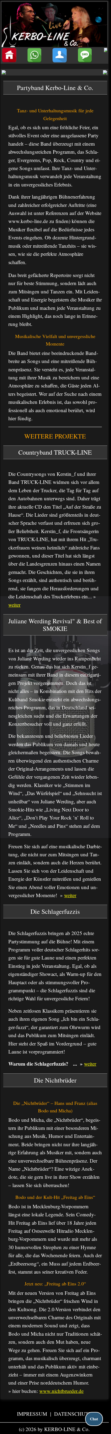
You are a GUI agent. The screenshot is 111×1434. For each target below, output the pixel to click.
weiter (14, 604)
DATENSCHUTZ (73, 1413)
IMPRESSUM (32, 1413)
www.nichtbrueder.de (61, 1391)
